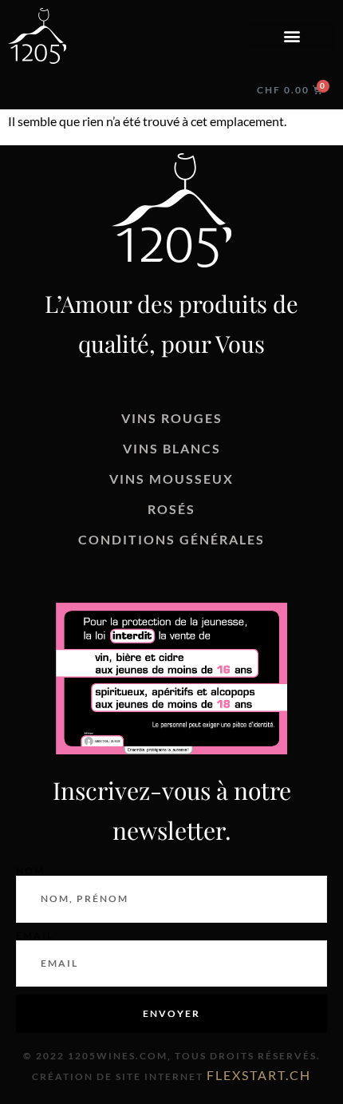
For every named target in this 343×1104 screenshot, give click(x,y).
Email (34, 935)
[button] (291, 36)
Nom (30, 871)
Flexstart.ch (259, 1074)
